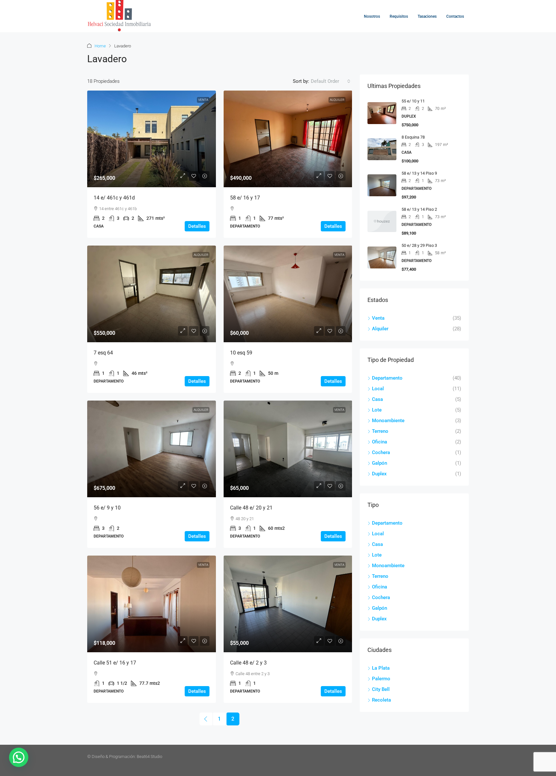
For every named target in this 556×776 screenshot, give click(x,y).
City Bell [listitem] (381, 689)
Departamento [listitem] (387, 378)
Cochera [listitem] (381, 452)
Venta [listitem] (378, 318)
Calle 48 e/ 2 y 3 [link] (248, 663)
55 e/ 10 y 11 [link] (413, 101)
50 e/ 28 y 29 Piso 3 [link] (419, 245)
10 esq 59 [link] (241, 353)
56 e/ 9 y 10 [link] (107, 508)
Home (100, 46)
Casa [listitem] (377, 399)
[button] (18, 757)
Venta (203, 100)
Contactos (455, 16)
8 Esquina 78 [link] (413, 137)
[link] (151, 139)
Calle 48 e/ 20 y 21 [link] (251, 508)
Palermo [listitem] (381, 679)
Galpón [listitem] (379, 463)
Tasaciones (427, 16)
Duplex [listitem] (379, 474)
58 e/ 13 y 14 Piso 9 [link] (419, 173)
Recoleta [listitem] (381, 700)
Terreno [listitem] (380, 431)
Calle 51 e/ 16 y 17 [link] (115, 663)
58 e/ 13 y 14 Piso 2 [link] (419, 209)
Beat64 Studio (149, 756)
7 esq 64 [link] (103, 353)
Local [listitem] (378, 389)
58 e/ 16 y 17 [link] (245, 198)
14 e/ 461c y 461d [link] (114, 198)
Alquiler (337, 100)
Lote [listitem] (377, 410)
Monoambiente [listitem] (388, 420)
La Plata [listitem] (381, 668)
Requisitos (399, 16)
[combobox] (330, 81)
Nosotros (372, 16)
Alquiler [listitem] (380, 329)
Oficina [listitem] (379, 442)
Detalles (197, 226)
